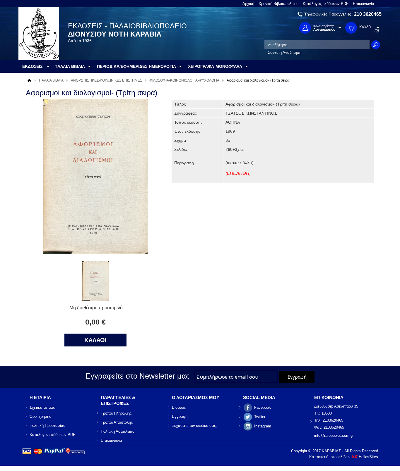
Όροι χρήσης (40, 416)
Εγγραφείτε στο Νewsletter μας (138, 376)
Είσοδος (179, 407)
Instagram (262, 426)
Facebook (262, 407)
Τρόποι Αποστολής (117, 422)
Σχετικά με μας (42, 407)
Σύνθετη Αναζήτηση (284, 52)
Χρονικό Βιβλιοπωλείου (278, 3)
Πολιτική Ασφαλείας (117, 431)
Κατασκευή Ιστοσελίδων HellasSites (343, 457)
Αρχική (248, 3)
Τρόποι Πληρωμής (116, 413)
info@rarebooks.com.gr (334, 435)
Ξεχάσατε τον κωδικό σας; (194, 425)
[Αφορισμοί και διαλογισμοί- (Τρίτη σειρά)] (95, 298)
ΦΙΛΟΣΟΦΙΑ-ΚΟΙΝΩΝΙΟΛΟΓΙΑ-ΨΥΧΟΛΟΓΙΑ (184, 80)
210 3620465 (368, 14)
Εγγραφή (179, 416)
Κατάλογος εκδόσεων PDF (325, 3)
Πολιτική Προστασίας (47, 425)
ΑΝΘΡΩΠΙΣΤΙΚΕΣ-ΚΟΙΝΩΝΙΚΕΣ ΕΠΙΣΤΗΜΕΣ (106, 80)
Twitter (259, 417)
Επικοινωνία (363, 3)
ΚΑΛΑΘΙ (95, 340)
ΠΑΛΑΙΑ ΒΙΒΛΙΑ (51, 80)
